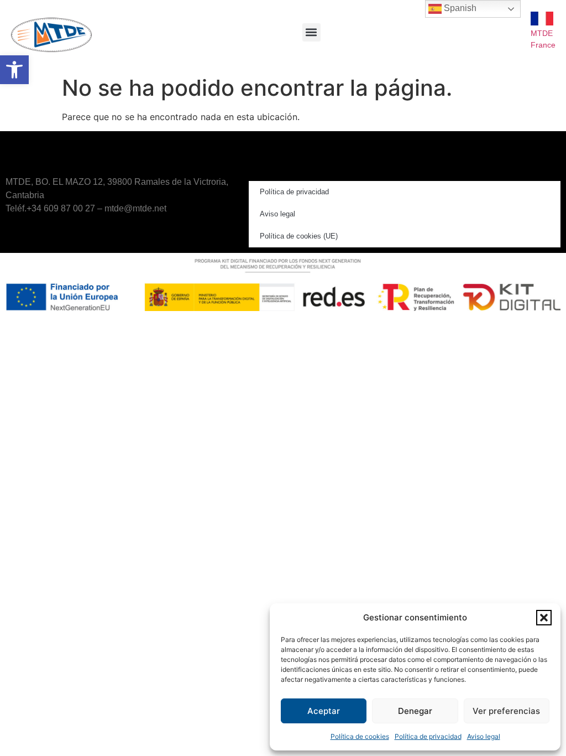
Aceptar (323, 711)
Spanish (459, 8)
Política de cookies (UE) (299, 236)
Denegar (415, 711)
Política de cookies (360, 736)
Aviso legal (483, 736)
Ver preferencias (506, 711)
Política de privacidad (428, 736)
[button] (14, 69)
